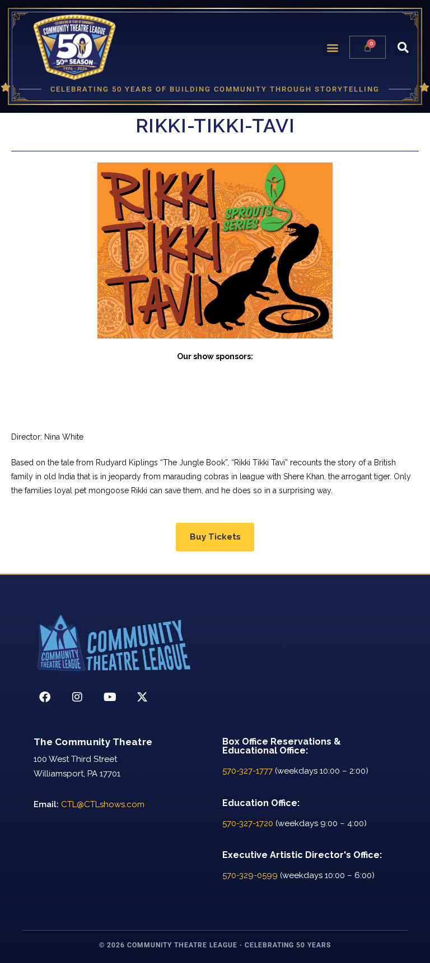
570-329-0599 (250, 875)
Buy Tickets (215, 537)
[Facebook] (45, 697)
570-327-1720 (247, 823)
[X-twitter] (142, 697)
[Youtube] (110, 697)
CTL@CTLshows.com (102, 804)
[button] (332, 47)
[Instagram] (77, 697)
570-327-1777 (247, 771)
